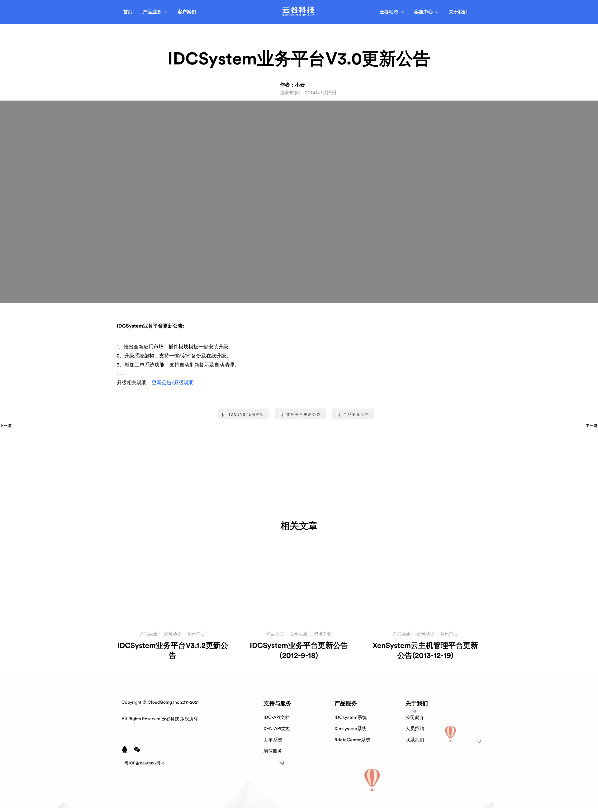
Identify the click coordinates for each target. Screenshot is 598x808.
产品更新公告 (356, 414)
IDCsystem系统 (351, 717)
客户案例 (187, 12)
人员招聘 (415, 728)
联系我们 (415, 740)
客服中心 (423, 12)
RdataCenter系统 (352, 740)
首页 (127, 12)
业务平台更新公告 (303, 414)
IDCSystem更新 (246, 414)
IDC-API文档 (276, 717)
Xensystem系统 (351, 728)
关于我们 (458, 12)
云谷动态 (389, 12)
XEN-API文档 (277, 728)
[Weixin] (137, 749)
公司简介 (415, 717)
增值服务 (272, 751)
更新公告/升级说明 (173, 382)
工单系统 (272, 740)
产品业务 (152, 12)
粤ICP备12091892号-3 (144, 763)
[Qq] (124, 749)
